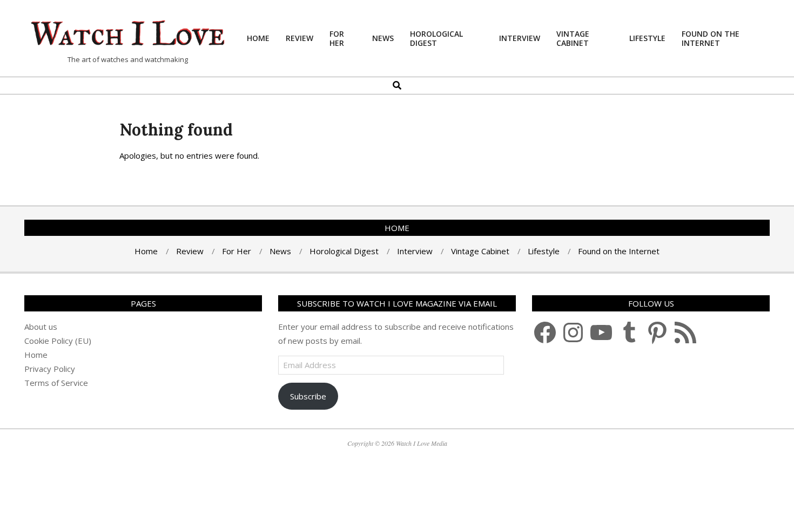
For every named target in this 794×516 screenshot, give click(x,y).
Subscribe (308, 396)
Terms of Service (56, 382)
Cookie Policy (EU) (57, 340)
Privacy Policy (49, 368)
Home (36, 354)
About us (40, 326)
